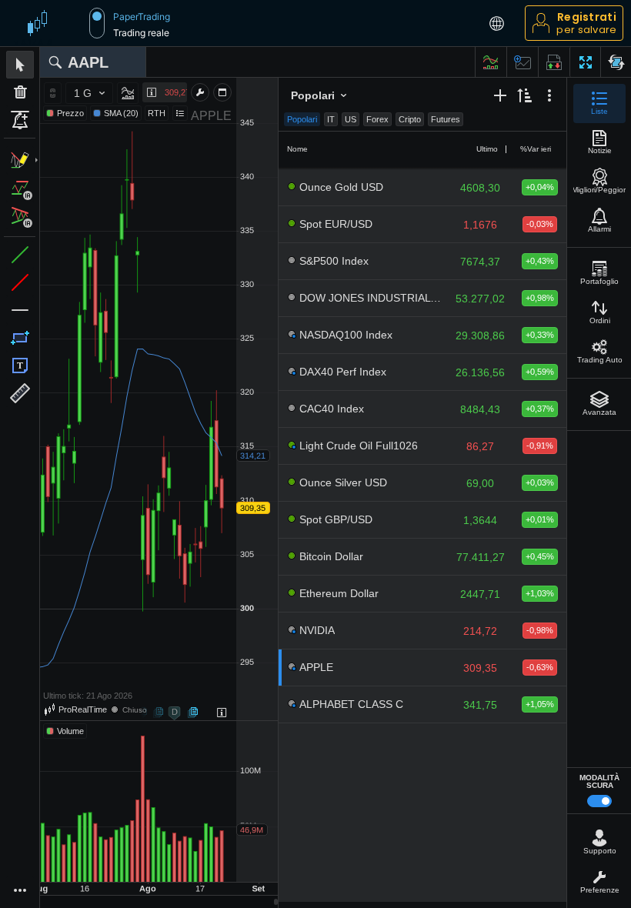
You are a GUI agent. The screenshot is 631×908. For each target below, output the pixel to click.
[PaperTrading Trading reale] (97, 23)
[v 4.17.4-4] (41, 23)
